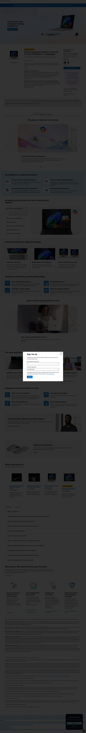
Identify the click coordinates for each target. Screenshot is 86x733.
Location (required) (31, 367)
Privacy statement (50, 374)
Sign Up (30, 377)
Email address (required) (33, 361)
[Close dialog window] (61, 354)
